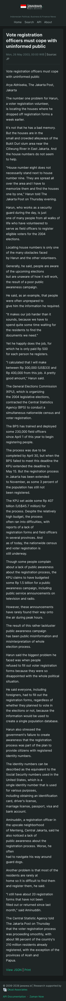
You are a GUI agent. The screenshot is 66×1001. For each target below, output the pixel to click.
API (39, 22)
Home (18, 22)
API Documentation (14, 996)
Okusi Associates (17, 989)
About (48, 22)
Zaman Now (37, 996)
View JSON (14, 970)
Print (27, 970)
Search (29, 22)
